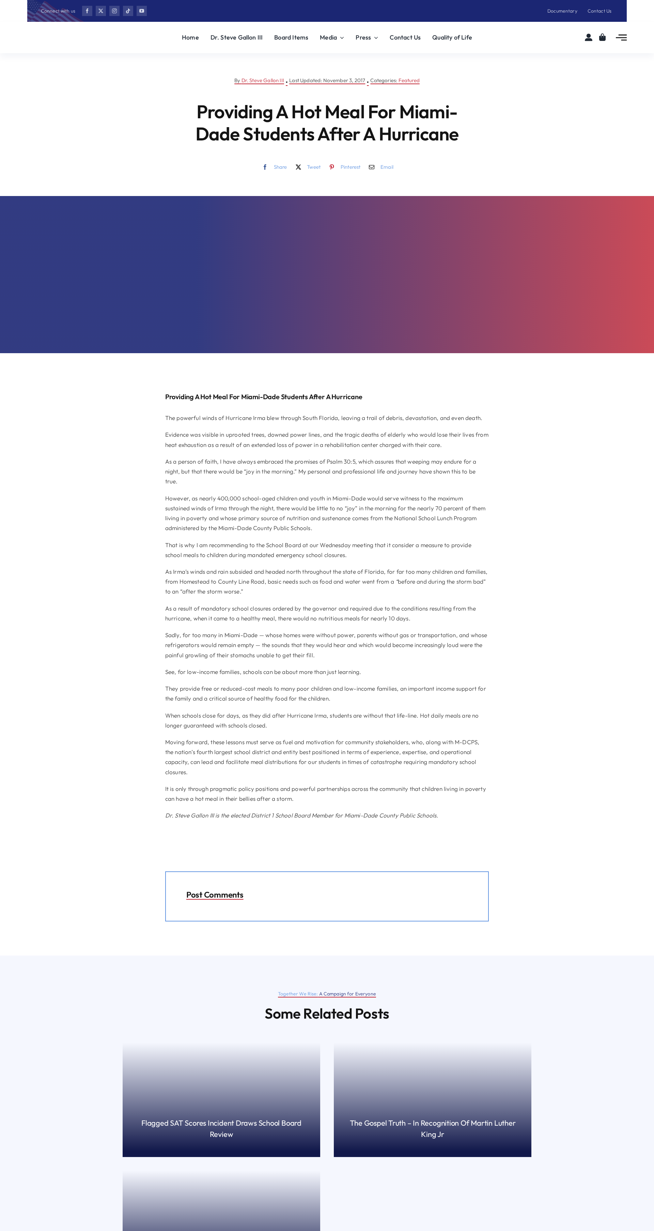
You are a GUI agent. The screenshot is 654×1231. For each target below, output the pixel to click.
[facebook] (87, 11)
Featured (409, 80)
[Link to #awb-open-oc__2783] (621, 37)
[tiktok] (128, 11)
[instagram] (114, 11)
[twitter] (101, 11)
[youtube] (142, 11)
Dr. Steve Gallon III (263, 80)
